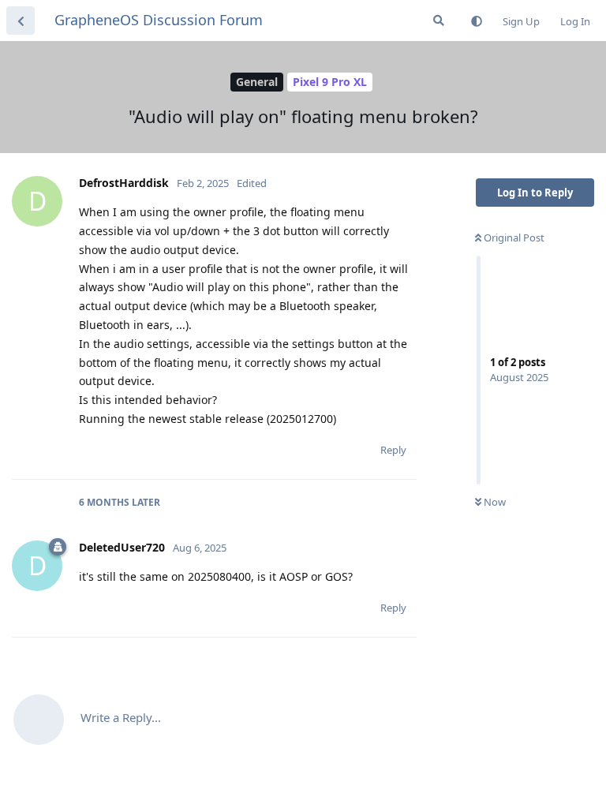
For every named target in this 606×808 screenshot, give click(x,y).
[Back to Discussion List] (20, 20)
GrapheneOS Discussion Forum (158, 19)
